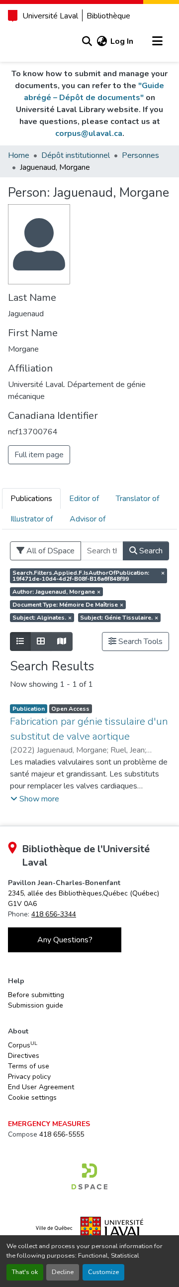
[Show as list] (20, 641)
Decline (63, 1272)
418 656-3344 (53, 914)
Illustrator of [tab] (31, 519)
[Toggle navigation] (157, 41)
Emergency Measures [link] (49, 1124)
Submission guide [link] (35, 1005)
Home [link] (18, 155)
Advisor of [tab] (87, 519)
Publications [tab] (31, 498)
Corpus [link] (22, 1045)
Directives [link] (23, 1055)
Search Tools (139, 641)
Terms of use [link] (28, 1066)
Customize (103, 1272)
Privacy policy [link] (29, 1076)
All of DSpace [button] (49, 550)
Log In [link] (121, 41)
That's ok (25, 1272)
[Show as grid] (40, 641)
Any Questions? (64, 939)
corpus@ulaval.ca (88, 133)
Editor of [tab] (84, 498)
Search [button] (150, 550)
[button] (87, 41)
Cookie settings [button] (32, 1097)
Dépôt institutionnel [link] (75, 155)
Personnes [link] (140, 155)
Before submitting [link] (36, 995)
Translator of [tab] (137, 498)
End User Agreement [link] (41, 1087)
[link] (89, 1176)
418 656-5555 (61, 1134)
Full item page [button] (39, 454)
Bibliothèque (108, 15)
